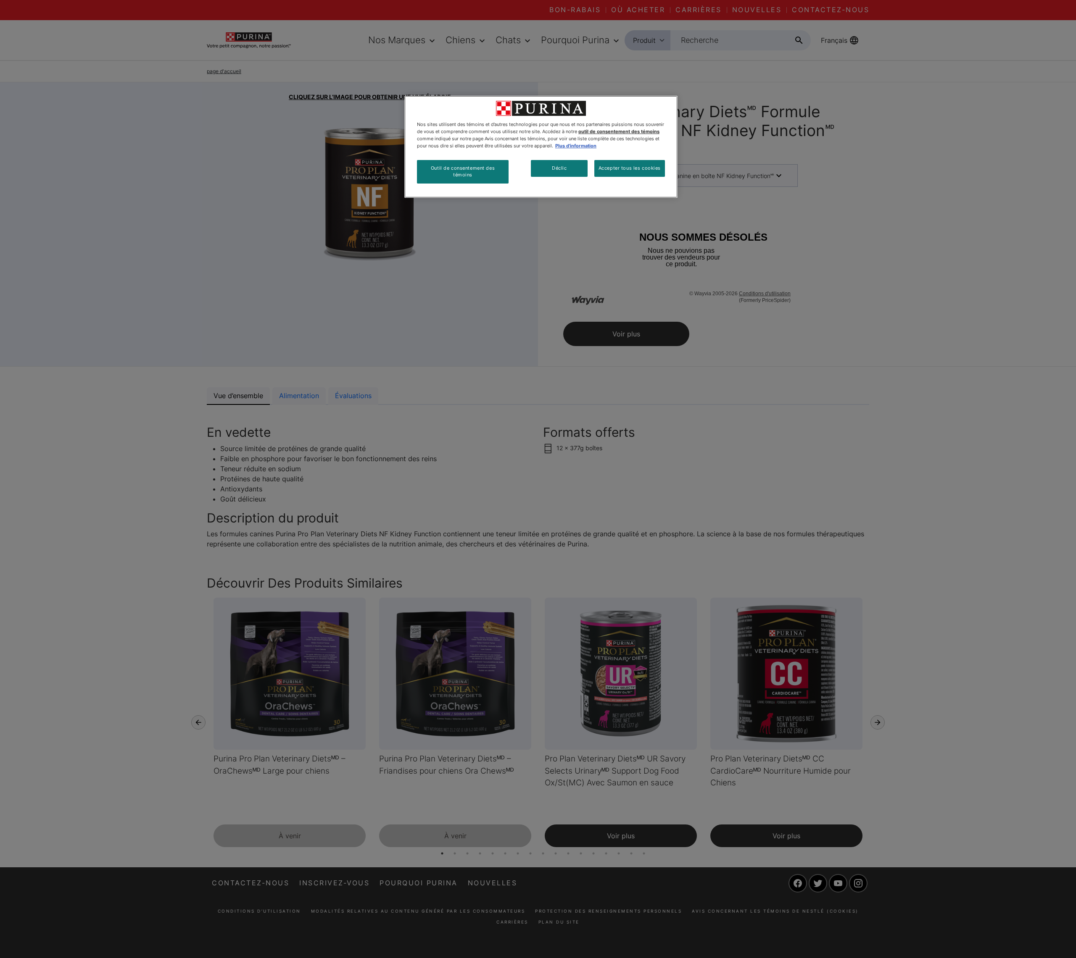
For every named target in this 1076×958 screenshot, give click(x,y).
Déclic (559, 168)
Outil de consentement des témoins (463, 171)
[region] (541, 147)
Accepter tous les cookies (630, 168)
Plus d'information (575, 146)
